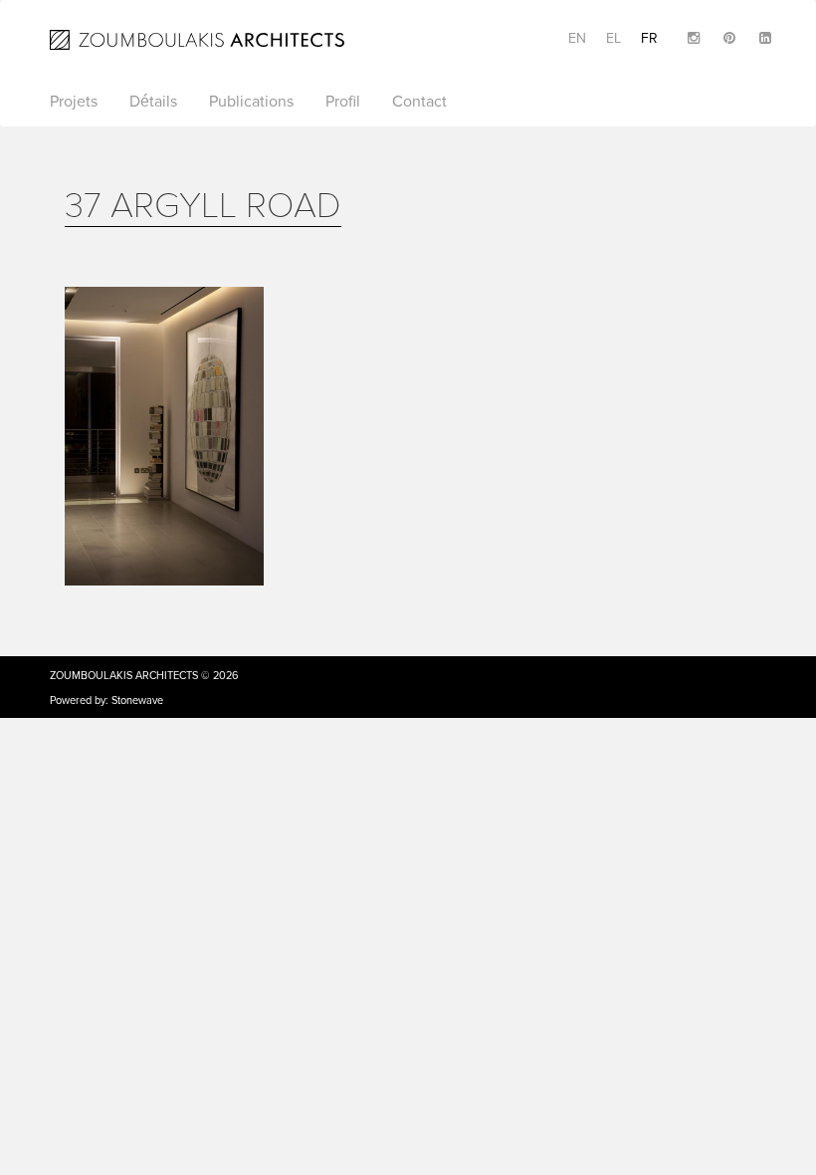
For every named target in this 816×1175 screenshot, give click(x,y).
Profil (342, 102)
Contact (419, 102)
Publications (251, 102)
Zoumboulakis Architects (124, 675)
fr (649, 38)
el (613, 38)
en (577, 38)
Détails (153, 102)
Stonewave (137, 700)
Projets (74, 102)
